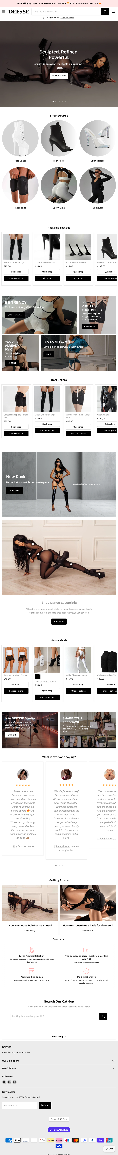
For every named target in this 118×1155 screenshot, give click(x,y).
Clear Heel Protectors (45, 262)
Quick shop (16, 272)
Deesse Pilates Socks (45, 681)
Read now (29, 931)
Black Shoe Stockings (14, 262)
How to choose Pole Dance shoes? (30, 925)
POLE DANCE (59, 73)
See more (58, 939)
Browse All (59, 621)
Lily (15, 846)
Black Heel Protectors (76, 262)
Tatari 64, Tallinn (67, 18)
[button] (8, 64)
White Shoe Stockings (76, 675)
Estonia (58, 1119)
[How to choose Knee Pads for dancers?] (88, 903)
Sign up (45, 1105)
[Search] (105, 11)
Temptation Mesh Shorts (15, 675)
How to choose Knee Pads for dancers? (88, 925)
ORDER (14, 490)
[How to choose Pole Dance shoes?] (30, 903)
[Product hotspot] (33, 544)
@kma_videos (61, 846)
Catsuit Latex (103, 415)
